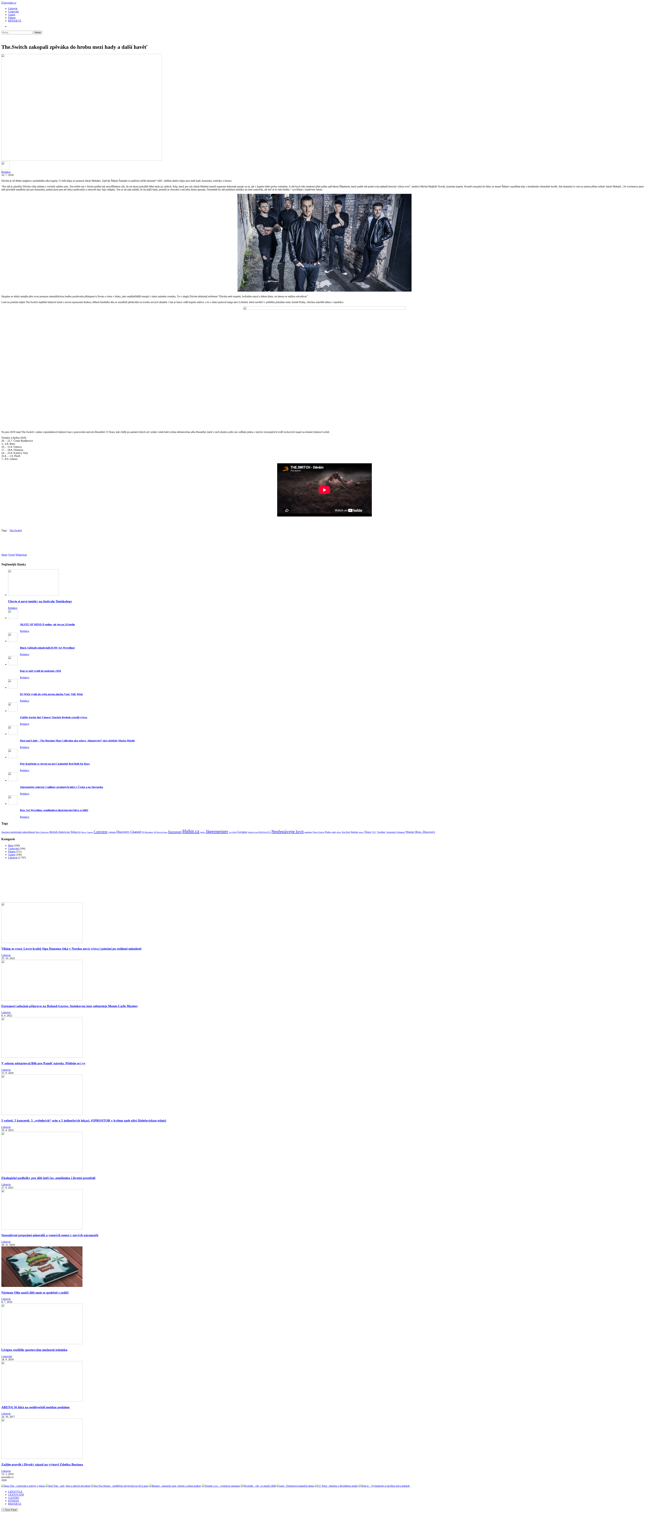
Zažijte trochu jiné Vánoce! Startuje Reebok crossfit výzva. (53, 717)
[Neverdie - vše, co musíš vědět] (258, 1485)
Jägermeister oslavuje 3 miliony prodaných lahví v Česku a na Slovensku (61, 787)
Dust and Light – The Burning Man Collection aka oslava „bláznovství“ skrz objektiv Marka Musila (77, 740)
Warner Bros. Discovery (420, 832)
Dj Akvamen (147, 832)
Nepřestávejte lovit (287, 831)
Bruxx (83, 832)
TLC (374, 832)
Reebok (354, 832)
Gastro (11, 14)
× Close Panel (10, 1510)
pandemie (308, 832)
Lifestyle (12, 8)
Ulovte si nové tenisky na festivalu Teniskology (40, 601)
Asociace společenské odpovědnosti (18, 832)
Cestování (13, 11)
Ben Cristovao (42, 832)
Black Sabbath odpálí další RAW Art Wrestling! (47, 647)
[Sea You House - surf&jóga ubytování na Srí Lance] (120, 1485)
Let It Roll (233, 832)
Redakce (6, 172)
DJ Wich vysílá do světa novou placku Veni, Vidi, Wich (51, 694)
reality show (336, 832)
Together (381, 832)
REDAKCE (14, 20)
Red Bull (346, 832)
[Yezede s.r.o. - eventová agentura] (221, 1485)
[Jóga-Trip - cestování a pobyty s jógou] (23, 1485)
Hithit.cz (190, 831)
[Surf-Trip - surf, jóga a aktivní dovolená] (67, 1485)
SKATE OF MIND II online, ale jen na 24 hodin (47, 624)
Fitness (12, 17)
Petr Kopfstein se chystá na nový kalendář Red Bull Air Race (55, 763)
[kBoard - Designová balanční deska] (295, 1485)
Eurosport (175, 832)
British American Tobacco (65, 832)
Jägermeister (217, 831)
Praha (328, 832)
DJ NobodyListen (160, 832)
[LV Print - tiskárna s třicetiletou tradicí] (336, 1485)
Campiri (90, 832)
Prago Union (318, 832)
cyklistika (112, 832)
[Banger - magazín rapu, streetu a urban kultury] (175, 1485)
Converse (100, 832)
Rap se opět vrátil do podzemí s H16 (40, 670)
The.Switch (15, 530)
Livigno (242, 832)
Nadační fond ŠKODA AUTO (259, 832)
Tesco (367, 832)
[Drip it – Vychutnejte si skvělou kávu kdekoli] (384, 1485)
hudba (202, 832)
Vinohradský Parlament (395, 832)
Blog (10, 845)
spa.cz (361, 832)
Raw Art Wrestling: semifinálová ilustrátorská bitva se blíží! (54, 810)
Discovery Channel (128, 832)
